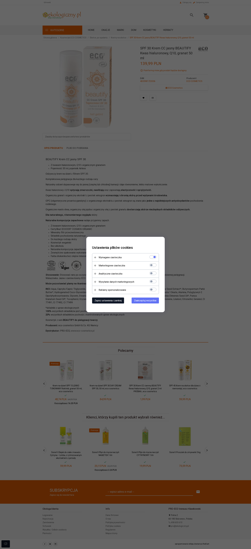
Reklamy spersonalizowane (112, 290)
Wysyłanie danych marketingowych (116, 281)
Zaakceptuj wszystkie (145, 300)
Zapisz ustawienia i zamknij (108, 300)
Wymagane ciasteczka (110, 257)
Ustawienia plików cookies (112, 248)
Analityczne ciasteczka (110, 273)
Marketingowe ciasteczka (112, 265)
